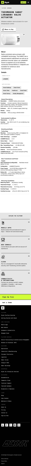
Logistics (4, 357)
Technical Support (6, 383)
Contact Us (4, 412)
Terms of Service (4, 458)
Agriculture (4, 348)
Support (3, 463)
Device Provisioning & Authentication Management (15, 339)
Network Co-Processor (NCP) (9, 342)
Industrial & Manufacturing (9, 351)
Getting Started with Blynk (9, 318)
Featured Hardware (6, 386)
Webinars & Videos (6, 401)
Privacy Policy (4, 461)
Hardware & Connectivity (8, 330)
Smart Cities (4, 359)
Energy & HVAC (5, 362)
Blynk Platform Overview (8, 315)
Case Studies (4, 398)
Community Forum (5, 380)
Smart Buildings (5, 365)
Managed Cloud (5, 333)
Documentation (5, 377)
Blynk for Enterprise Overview (10, 371)
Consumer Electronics (7, 354)
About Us (3, 407)
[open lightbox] (10, 39)
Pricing (3, 409)
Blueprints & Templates (7, 388)
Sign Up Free (4, 415)
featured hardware (6, 8)
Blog (2, 395)
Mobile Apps (4, 324)
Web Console (4, 327)
